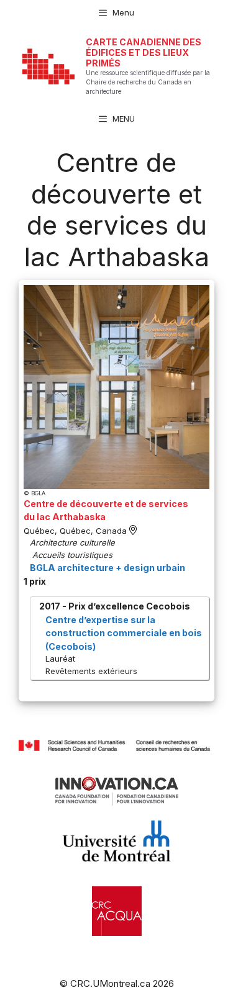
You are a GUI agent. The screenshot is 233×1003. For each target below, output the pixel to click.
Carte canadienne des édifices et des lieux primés (143, 52)
